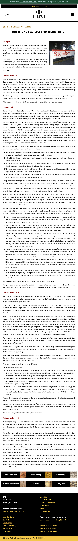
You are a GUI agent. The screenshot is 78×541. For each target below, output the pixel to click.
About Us (43, 497)
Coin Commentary (9, 526)
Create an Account (39, 6)
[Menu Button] (72, 15)
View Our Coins (8, 517)
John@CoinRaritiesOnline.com (14, 511)
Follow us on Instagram (48, 531)
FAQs (42, 508)
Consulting (7, 531)
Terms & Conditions (47, 503)
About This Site (46, 500)
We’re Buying (7, 528)
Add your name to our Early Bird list (53, 520)
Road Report (7, 523)
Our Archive (7, 520)
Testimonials (45, 511)
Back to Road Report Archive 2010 (17, 27)
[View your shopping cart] (7, 15)
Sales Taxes (44, 506)
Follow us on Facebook (48, 526)
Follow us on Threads (48, 528)
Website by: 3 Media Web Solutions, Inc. (1, 538)
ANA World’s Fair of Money (28, 2)
